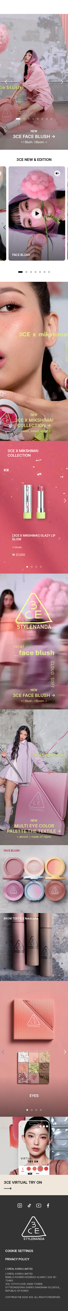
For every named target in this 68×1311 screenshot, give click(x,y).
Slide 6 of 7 (44, 272)
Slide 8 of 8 (51, 119)
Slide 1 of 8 (18, 119)
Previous (6, 82)
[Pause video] (36, 213)
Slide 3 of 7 (31, 272)
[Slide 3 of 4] (36, 567)
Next (62, 82)
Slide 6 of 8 (42, 119)
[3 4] (36, 1110)
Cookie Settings (19, 1251)
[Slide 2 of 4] (31, 567)
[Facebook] (48, 1206)
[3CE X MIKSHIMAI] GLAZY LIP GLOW (33, 537)
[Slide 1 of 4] (27, 567)
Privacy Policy (17, 1259)
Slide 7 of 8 (47, 119)
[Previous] (3, 501)
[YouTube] (39, 1206)
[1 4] (27, 1110)
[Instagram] (20, 1206)
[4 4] (41, 1110)
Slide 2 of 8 (24, 119)
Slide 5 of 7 (40, 272)
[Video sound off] (57, 173)
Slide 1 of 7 (20, 272)
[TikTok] (29, 1206)
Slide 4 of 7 (35, 272)
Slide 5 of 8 (38, 119)
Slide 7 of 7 (49, 272)
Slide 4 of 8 (33, 119)
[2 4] (31, 1110)
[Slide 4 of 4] (41, 567)
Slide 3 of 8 (28, 119)
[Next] (65, 501)
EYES (34, 1095)
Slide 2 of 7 (26, 272)
